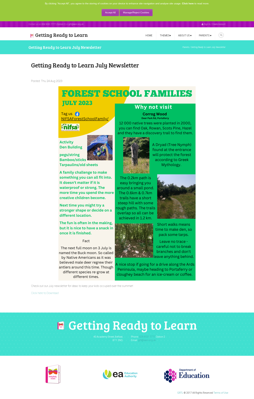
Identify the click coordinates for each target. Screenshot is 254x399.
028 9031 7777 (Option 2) (53, 24)
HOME (148, 35)
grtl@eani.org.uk (75, 24)
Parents (185, 47)
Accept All (110, 12)
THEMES (165, 35)
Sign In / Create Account (214, 24)
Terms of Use (220, 392)
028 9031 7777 (147, 336)
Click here (188, 3)
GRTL (180, 392)
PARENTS (205, 35)
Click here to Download (45, 293)
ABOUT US (184, 35)
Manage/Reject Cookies (136, 12)
